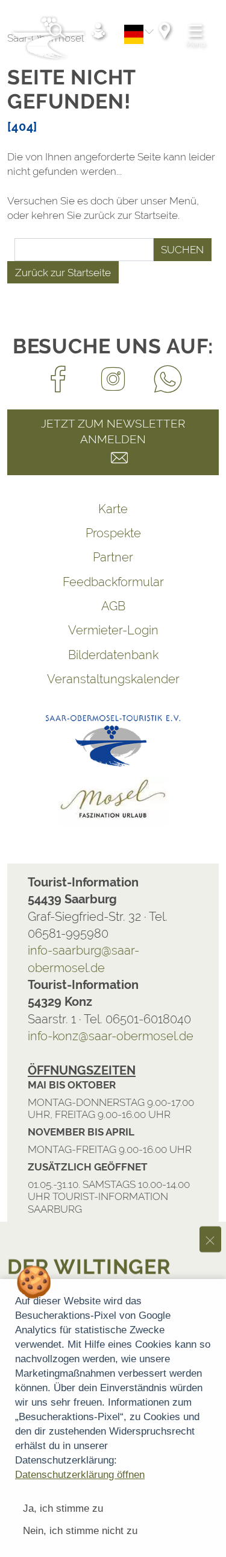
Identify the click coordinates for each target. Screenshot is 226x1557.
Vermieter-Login (113, 630)
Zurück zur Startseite (63, 273)
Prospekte (113, 533)
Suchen (182, 250)
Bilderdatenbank (113, 655)
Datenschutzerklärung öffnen (80, 1474)
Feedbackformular (113, 582)
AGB (113, 606)
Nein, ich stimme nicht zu (80, 1530)
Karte (113, 509)
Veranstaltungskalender (113, 679)
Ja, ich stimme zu (63, 1508)
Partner (113, 557)
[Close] (210, 1050)
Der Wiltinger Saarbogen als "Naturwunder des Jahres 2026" (101, 1114)
